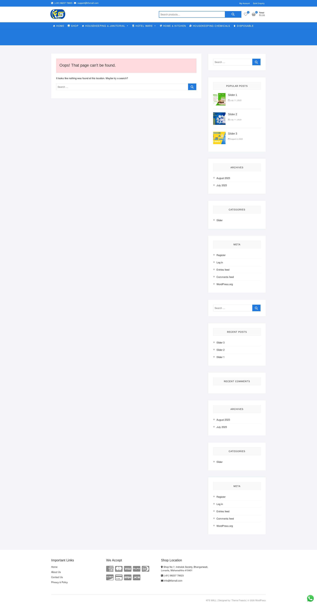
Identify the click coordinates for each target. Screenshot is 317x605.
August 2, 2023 (236, 139)
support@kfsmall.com (88, 2)
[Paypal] (136, 568)
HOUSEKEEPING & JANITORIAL (105, 25)
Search (233, 14)
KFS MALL (211, 600)
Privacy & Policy (59, 582)
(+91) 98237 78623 (63, 2)
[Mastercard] (119, 568)
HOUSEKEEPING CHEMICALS (211, 25)
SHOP (74, 25)
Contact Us (57, 577)
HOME (60, 25)
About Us (56, 572)
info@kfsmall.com (172, 580)
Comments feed (225, 277)
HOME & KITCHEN (174, 25)
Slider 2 (232, 114)
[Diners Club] (145, 568)
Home (54, 566)
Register (221, 255)
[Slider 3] (219, 133)
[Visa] (127, 568)
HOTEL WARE (144, 25)
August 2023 (223, 178)
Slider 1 (232, 95)
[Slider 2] (219, 114)
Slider (219, 220)
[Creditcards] (119, 577)
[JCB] (136, 577)
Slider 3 (232, 133)
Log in (219, 262)
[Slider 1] (219, 95)
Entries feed (222, 269)
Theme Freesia (238, 600)
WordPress (260, 600)
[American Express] (110, 568)
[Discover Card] (110, 577)
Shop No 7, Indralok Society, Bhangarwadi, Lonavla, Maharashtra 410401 (184, 568)
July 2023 (221, 185)
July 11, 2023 (235, 100)
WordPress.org (224, 284)
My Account (244, 3)
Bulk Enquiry (258, 3)
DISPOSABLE (245, 25)
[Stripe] (127, 577)
